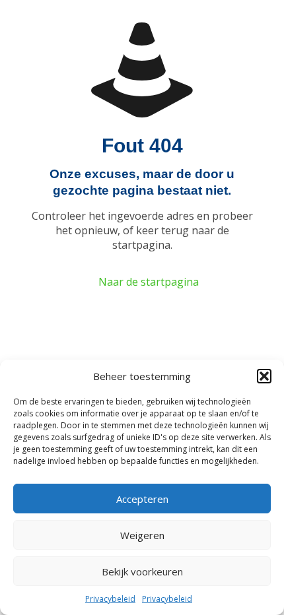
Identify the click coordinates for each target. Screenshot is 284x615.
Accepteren (142, 498)
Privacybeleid (110, 598)
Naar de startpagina (148, 282)
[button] (264, 376)
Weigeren (142, 535)
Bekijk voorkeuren (142, 571)
